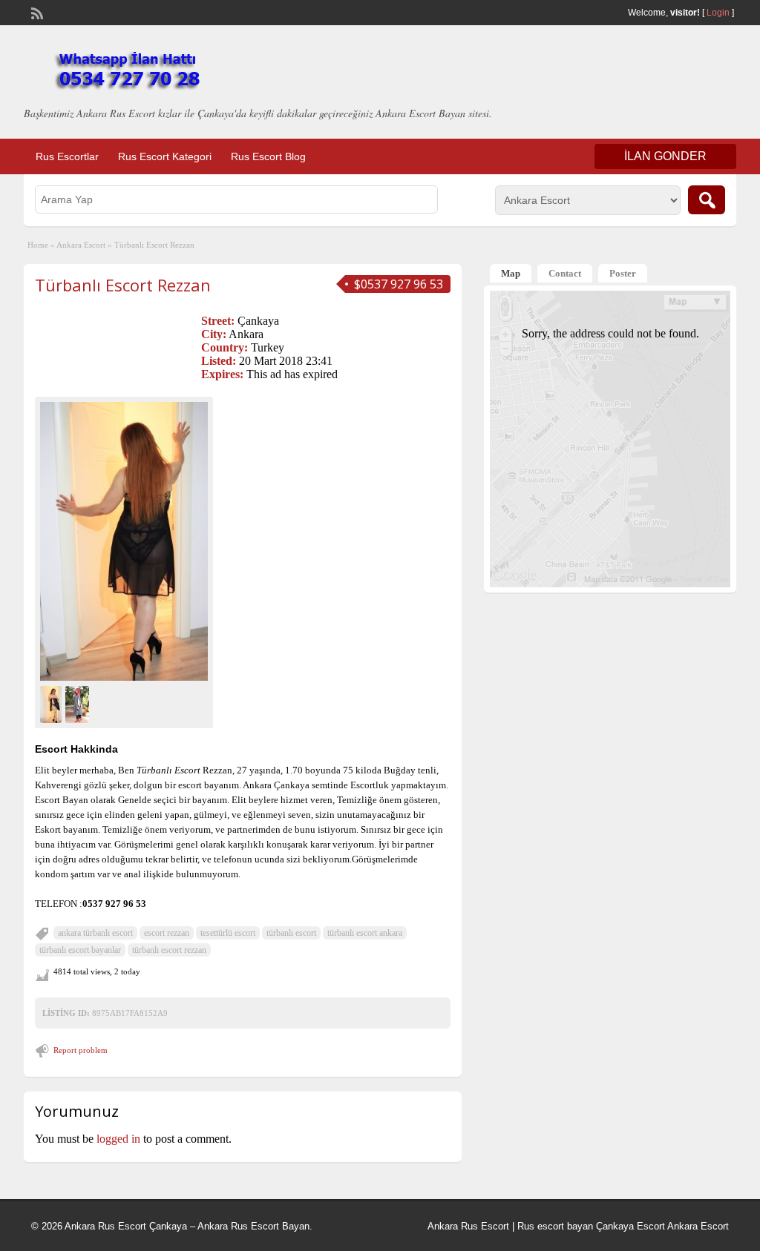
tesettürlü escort (227, 933)
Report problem (80, 1050)
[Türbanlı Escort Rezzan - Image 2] (79, 702)
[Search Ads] (706, 199)
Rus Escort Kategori (165, 156)
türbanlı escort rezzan (169, 950)
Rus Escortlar (67, 156)
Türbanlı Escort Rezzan (123, 285)
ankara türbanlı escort (95, 933)
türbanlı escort (291, 933)
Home (37, 244)
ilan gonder (665, 156)
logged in (118, 1138)
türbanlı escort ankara (364, 933)
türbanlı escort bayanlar (80, 950)
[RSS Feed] (36, 12)
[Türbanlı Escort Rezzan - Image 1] (52, 702)
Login (718, 12)
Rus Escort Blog (268, 156)
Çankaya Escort (630, 1226)
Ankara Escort (80, 244)
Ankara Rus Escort (468, 1226)
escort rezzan (166, 933)
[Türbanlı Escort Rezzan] (124, 541)
